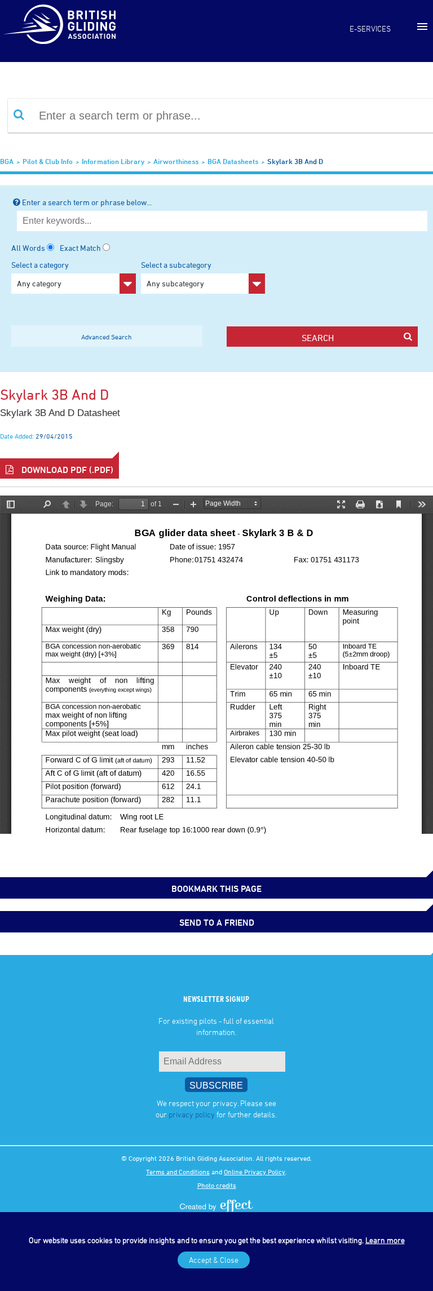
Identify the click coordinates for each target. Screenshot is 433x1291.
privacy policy (192, 1114)
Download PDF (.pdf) (66, 470)
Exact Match (80, 248)
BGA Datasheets (232, 161)
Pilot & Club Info (48, 161)
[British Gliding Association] (59, 24)
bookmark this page (216, 888)
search (318, 338)
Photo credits (216, 1185)
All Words (28, 248)
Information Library (113, 161)
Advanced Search (106, 337)
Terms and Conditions (178, 1171)
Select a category (40, 274)
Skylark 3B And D (295, 161)
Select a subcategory (176, 274)
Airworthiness (175, 161)
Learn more (385, 1240)
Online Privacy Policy (254, 1171)
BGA (7, 161)
